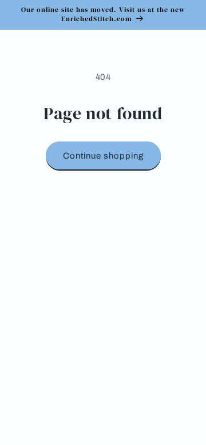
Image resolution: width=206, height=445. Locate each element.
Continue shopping (103, 155)
